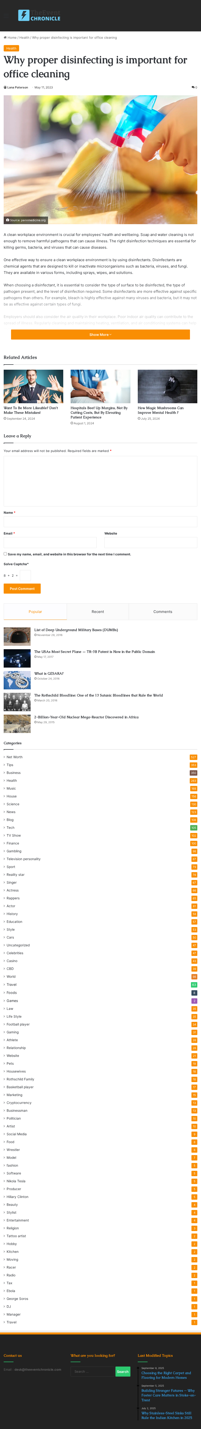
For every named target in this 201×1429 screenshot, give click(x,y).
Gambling (14, 851)
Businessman (17, 1110)
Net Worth (15, 757)
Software (14, 1173)
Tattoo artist (16, 1236)
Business (14, 773)
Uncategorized (18, 945)
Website (110, 533)
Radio (11, 1275)
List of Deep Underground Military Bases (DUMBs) (76, 630)
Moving (12, 1259)
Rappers (13, 898)
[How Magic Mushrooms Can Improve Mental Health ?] (167, 386)
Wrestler (13, 1150)
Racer (11, 1267)
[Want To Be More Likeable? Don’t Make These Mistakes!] (33, 386)
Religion (13, 1228)
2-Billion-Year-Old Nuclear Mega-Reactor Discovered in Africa (86, 717)
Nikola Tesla (16, 1181)
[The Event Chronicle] (40, 15)
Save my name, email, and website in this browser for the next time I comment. (69, 554)
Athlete (12, 1040)
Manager (14, 1314)
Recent (98, 611)
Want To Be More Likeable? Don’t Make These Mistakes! (31, 410)
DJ (9, 1306)
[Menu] (6, 17)
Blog (10, 820)
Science (13, 804)
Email (9, 533)
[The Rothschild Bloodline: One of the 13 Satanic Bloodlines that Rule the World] (17, 702)
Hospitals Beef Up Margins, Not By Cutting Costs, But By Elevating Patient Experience (99, 412)
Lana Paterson (17, 87)
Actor (11, 906)
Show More (99, 334)
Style (11, 929)
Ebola (11, 1291)
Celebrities (15, 953)
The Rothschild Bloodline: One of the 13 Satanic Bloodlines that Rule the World (98, 695)
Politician (14, 1118)
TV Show (14, 835)
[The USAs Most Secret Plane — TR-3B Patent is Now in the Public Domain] (17, 658)
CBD (10, 969)
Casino (12, 961)
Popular (35, 611)
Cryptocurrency (19, 1103)
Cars (10, 937)
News (11, 812)
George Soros (17, 1299)
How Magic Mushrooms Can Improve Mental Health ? (161, 410)
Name (9, 512)
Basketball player (20, 1087)
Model (11, 1158)
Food (10, 1142)
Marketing (14, 1095)
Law (10, 1009)
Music (11, 788)
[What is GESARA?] (17, 680)
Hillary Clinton (17, 1197)
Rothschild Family (20, 1079)
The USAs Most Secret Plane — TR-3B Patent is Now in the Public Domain (94, 651)
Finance (13, 843)
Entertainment (18, 1220)
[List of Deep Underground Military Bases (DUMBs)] (17, 636)
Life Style (14, 1016)
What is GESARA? (48, 673)
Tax (9, 1283)
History (12, 914)
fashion (12, 1165)
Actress (13, 890)
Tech (10, 828)
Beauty (12, 1205)
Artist (11, 1126)
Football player (18, 1024)
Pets (10, 1063)
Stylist (11, 1212)
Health (24, 37)
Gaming (13, 1032)
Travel (11, 984)
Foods (12, 992)
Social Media (17, 1134)
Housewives (16, 1071)
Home (12, 37)
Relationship (16, 1048)
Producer (14, 1189)
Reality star (16, 875)
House (12, 796)
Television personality (24, 859)
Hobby (12, 1244)
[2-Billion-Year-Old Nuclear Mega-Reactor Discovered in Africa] (17, 724)
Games (12, 1001)
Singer (12, 882)
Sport (11, 867)
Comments (162, 611)
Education (14, 922)
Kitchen (13, 1252)
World (11, 976)
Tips (10, 765)
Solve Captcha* (16, 564)
